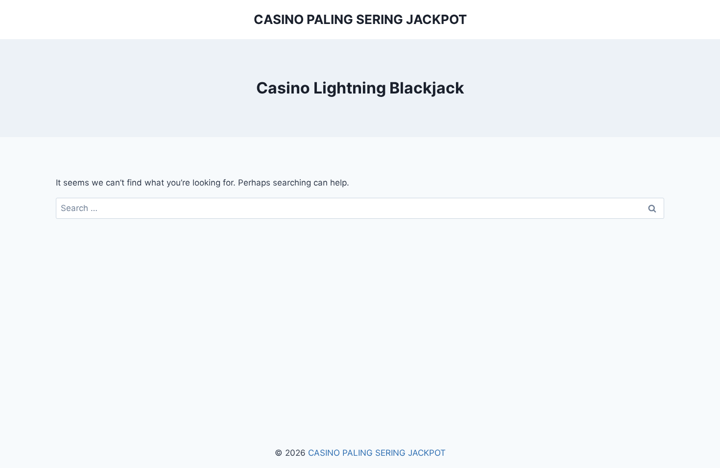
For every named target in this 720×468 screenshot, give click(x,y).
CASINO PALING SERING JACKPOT (377, 453)
